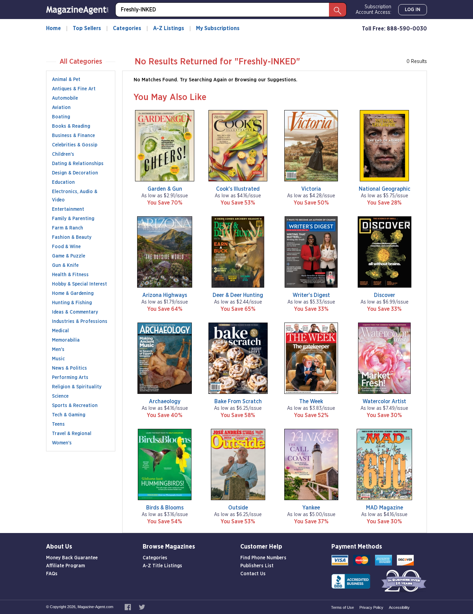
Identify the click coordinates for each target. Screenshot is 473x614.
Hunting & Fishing (72, 302)
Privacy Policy (371, 607)
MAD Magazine (384, 508)
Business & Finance (73, 135)
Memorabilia (66, 340)
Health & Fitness (70, 274)
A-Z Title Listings (162, 565)
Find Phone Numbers (263, 558)
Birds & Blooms (165, 508)
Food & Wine (66, 246)
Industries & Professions (79, 321)
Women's (62, 443)
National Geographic (384, 189)
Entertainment (68, 209)
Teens (58, 424)
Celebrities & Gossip (74, 145)
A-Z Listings (168, 28)
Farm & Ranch (67, 228)
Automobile (65, 98)
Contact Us (253, 573)
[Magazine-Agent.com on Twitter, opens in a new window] (142, 607)
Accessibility (399, 607)
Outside (238, 508)
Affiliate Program (65, 565)
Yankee (311, 508)
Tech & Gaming (68, 415)
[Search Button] (337, 10)
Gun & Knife (65, 265)
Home (53, 28)
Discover (384, 295)
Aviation (61, 107)
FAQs (51, 573)
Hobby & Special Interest (79, 284)
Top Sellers (87, 28)
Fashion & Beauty (71, 237)
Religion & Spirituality (76, 387)
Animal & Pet (66, 79)
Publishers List (257, 565)
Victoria (311, 189)
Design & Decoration (75, 173)
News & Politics (69, 368)
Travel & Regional (71, 433)
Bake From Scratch (238, 401)
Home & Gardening (72, 293)
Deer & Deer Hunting (238, 295)
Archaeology (164, 401)
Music (58, 358)
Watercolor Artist (384, 401)
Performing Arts (70, 377)
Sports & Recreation (75, 405)
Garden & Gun (165, 189)
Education (63, 182)
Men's (58, 349)
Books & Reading (71, 126)
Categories (127, 28)
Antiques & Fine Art (74, 89)
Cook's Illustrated (238, 189)
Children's (63, 154)
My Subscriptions (218, 28)
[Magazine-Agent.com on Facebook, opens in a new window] (128, 607)
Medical (60, 330)
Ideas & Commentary (75, 312)
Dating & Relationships (78, 163)
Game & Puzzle (68, 256)
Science (60, 396)
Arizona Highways (164, 295)
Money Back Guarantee (72, 558)
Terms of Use (342, 607)
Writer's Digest (311, 295)
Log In (412, 9)
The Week (311, 401)
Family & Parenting (73, 218)
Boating (61, 117)
